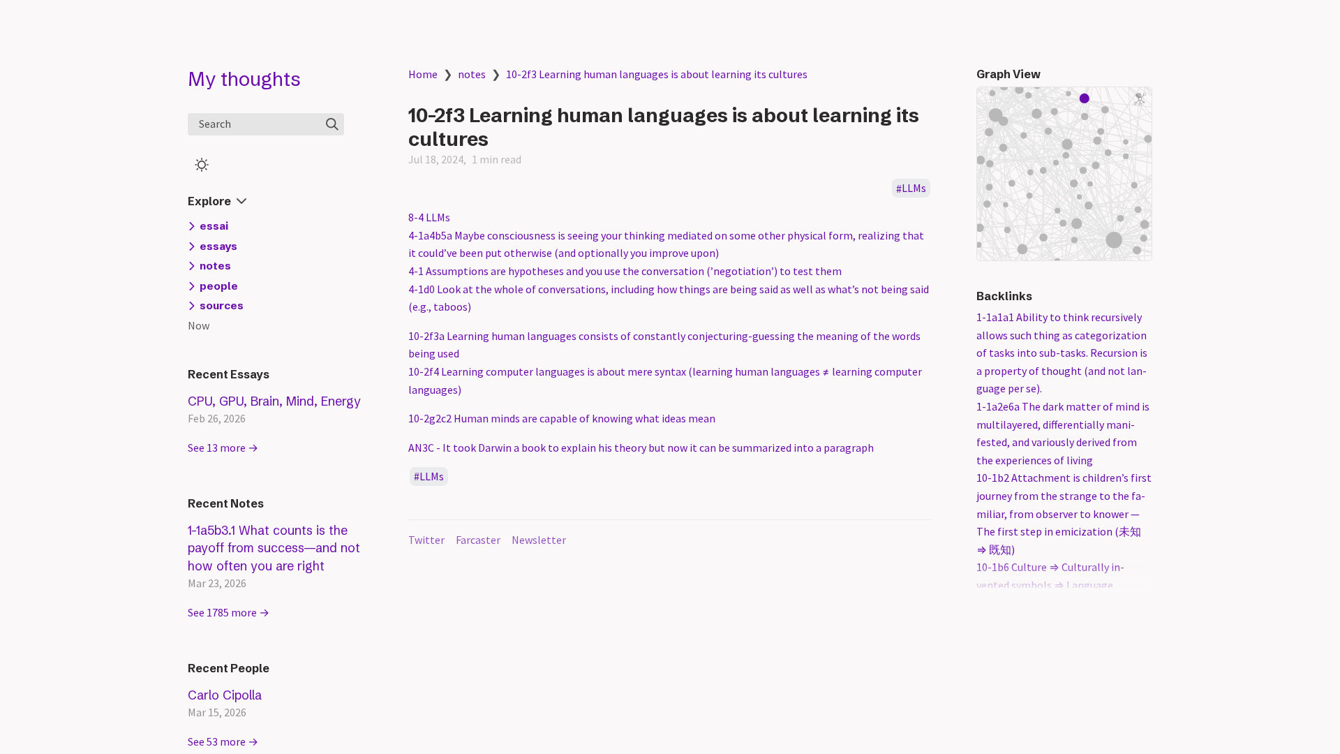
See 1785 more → (228, 612)
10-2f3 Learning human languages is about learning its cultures (656, 74)
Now (198, 325)
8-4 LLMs (429, 217)
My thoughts (244, 79)
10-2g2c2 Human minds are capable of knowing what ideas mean (561, 418)
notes (472, 74)
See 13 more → (223, 447)
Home (423, 74)
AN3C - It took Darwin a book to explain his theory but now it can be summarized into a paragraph (641, 447)
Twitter (426, 540)
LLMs (914, 188)
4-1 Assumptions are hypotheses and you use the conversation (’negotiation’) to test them (625, 271)
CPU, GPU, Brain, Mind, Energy (274, 401)
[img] (332, 124)
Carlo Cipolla (225, 695)
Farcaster (478, 540)
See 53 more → (223, 741)
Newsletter (539, 540)
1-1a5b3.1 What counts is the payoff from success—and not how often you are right (274, 548)
